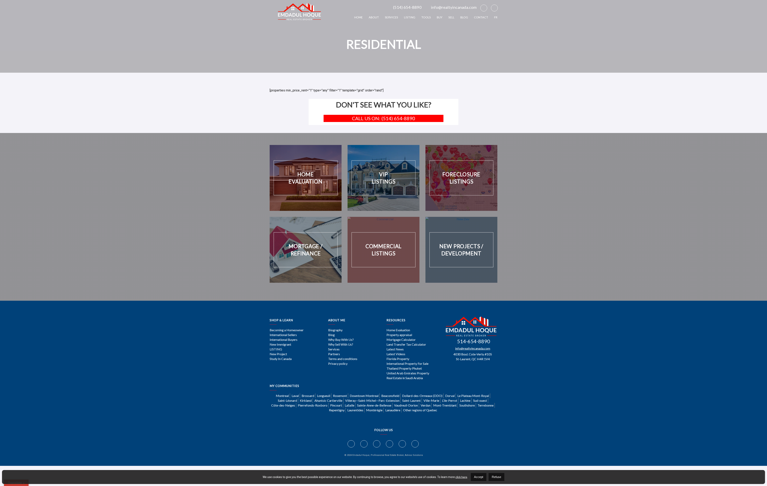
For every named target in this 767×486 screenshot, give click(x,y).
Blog (464, 17)
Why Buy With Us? (341, 339)
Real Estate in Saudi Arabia (404, 378)
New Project (278, 354)
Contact (481, 17)
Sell (451, 17)
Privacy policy (338, 363)
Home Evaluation (398, 330)
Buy (439, 17)
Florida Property (397, 358)
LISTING (409, 17)
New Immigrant (280, 344)
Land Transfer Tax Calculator (406, 344)
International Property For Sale (407, 363)
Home (358, 17)
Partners (334, 354)
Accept (478, 477)
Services (391, 17)
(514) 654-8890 (407, 7)
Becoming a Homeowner (287, 330)
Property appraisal (399, 334)
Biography (335, 330)
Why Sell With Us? (340, 344)
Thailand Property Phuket (404, 368)
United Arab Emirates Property (407, 373)
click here (461, 477)
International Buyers (283, 339)
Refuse (496, 477)
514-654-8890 (473, 341)
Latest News (395, 349)
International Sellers (283, 334)
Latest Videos (395, 354)
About (374, 17)
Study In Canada (281, 358)
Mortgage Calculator (401, 339)
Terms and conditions (342, 358)
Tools (426, 17)
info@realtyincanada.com (454, 7)
